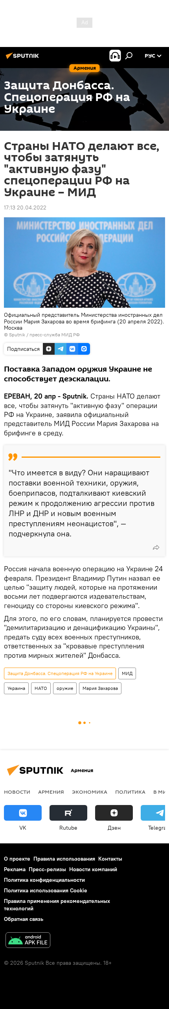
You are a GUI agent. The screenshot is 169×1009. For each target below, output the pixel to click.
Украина (16, 688)
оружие (65, 688)
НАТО (41, 688)
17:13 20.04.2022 (25, 207)
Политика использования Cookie (45, 890)
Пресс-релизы (47, 869)
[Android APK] (28, 941)
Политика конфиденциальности (44, 879)
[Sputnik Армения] (23, 58)
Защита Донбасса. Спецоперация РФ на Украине (59, 673)
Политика (130, 791)
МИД (127, 673)
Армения (51, 791)
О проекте (17, 858)
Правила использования (64, 858)
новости (17, 791)
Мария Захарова (100, 688)
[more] (156, 547)
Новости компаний (93, 869)
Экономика (89, 791)
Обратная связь (23, 918)
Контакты (110, 858)
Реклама (15, 869)
